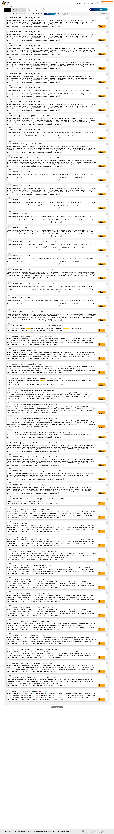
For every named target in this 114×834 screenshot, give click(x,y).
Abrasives (24, 635)
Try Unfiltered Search (50, 13)
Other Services (25, 509)
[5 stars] (24, 14)
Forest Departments (26, 565)
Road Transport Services (28, 241)
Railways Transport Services (29, 378)
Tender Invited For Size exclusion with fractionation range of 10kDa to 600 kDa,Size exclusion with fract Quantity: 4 (44, 328)
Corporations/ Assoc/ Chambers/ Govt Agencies (34, 404)
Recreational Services (27, 390)
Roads (23, 311)
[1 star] (18, 14)
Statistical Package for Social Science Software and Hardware (24, 501)
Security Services (25, 116)
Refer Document (15, 26)
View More (57, 707)
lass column (36, 13)
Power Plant (24, 325)
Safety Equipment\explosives (29, 432)
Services (78, 3)
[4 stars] (23, 14)
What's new (89, 3)
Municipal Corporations (27, 157)
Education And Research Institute (30, 499)
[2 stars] (19, 14)
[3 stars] (21, 14)
